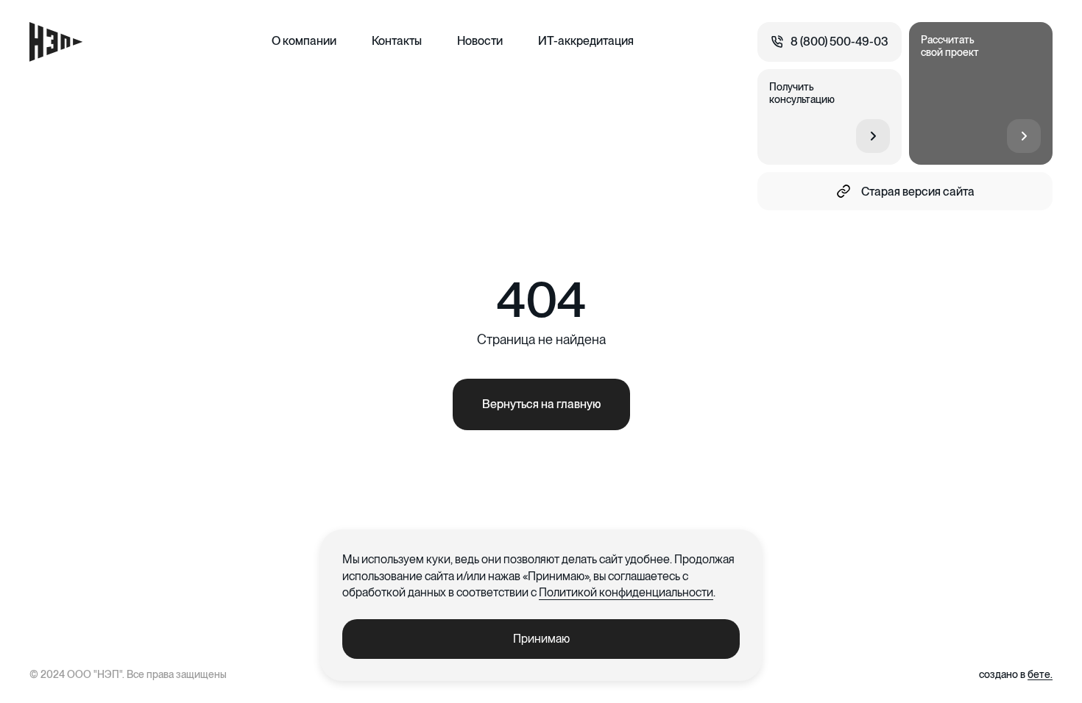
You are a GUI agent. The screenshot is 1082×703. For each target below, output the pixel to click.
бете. (1040, 674)
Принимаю (541, 639)
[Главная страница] (55, 42)
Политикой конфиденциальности (626, 592)
